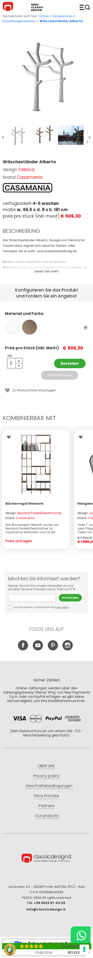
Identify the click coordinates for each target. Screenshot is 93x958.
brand (20, 518)
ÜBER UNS (46, 766)
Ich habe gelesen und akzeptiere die (41, 607)
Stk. (10, 355)
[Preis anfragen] (36, 464)
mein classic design (37, 7)
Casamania (29, 177)
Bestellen (70, 363)
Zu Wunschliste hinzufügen (34, 390)
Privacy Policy (62, 607)
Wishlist (10, 437)
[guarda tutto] (85, 327)
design (33, 513)
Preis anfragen (59, 375)
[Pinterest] (52, 649)
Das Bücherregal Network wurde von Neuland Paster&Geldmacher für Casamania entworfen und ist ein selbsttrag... (32, 528)
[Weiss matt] (13, 327)
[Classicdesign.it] (9, 7)
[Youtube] (37, 649)
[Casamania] (27, 187)
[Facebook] (23, 649)
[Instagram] (67, 649)
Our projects (47, 816)
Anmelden (70, 597)
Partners (47, 806)
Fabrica (26, 170)
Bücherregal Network (24, 503)
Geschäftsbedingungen (49, 786)
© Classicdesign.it (47, 859)
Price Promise (46, 796)
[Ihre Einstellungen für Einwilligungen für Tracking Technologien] (84, 949)
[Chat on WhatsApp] (81, 935)
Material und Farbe (24, 313)
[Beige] (29, 327)
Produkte (84, 7)
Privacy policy (46, 776)
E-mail (33, 598)
